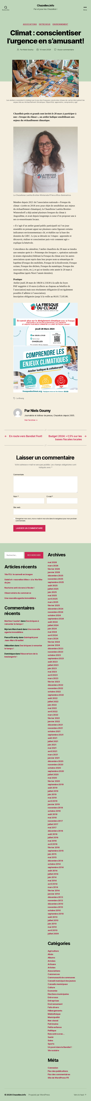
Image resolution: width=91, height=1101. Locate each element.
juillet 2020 (53, 774)
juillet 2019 (53, 791)
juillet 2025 (53, 589)
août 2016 (52, 834)
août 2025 (53, 585)
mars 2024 (53, 638)
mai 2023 (52, 672)
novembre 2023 (55, 652)
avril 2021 (52, 751)
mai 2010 (52, 927)
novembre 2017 (55, 821)
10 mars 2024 (45, 50)
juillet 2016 (53, 837)
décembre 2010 (55, 904)
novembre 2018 (55, 807)
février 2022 (54, 718)
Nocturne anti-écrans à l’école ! (19, 588)
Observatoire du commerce (17, 593)
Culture (51, 987)
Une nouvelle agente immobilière (20, 598)
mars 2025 (53, 602)
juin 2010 (52, 924)
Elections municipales (58, 994)
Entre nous (44, 24)
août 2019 (52, 788)
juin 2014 (52, 877)
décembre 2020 (55, 761)
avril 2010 (52, 930)
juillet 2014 (53, 874)
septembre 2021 (55, 735)
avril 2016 (52, 844)
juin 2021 (52, 745)
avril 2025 (52, 599)
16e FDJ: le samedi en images (18, 574)
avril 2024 (52, 635)
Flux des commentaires (59, 1074)
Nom (16, 497)
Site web (16, 507)
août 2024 (53, 622)
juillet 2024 (53, 625)
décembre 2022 (55, 685)
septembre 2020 (56, 771)
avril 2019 (52, 801)
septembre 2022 (56, 695)
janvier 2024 (54, 645)
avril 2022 (52, 711)
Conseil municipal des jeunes (62, 981)
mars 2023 (53, 678)
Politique (52, 1030)
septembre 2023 (56, 658)
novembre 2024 (55, 612)
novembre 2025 (55, 579)
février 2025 (54, 605)
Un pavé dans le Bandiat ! (60, 1047)
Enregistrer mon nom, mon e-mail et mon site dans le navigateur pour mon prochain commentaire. (46, 520)
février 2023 (54, 682)
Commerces (54, 974)
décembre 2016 (55, 831)
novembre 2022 (55, 688)
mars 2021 (53, 754)
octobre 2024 (54, 615)
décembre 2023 (55, 648)
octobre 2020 (54, 768)
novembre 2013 (55, 900)
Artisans (52, 964)
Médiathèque (54, 1014)
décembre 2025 (55, 575)
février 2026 (54, 569)
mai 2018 (52, 817)
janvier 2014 (54, 894)
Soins (50, 1040)
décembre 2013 (55, 897)
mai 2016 (52, 841)
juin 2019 (52, 794)
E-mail (50, 497)
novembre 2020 (55, 764)
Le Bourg (20, 398)
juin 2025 (52, 592)
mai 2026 (52, 562)
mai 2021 (52, 748)
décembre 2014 (55, 861)
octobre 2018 (54, 811)
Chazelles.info (45, 5)
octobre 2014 (54, 864)
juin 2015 (52, 854)
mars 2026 (53, 565)
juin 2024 (52, 628)
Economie (52, 991)
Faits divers (53, 1007)
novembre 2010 (55, 907)
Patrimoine (53, 1024)
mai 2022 (52, 708)
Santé (50, 1037)
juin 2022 (52, 705)
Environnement (60, 24)
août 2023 (53, 662)
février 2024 (54, 642)
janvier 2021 (54, 758)
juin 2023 (52, 668)
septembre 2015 (56, 851)
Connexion (53, 1068)
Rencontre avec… (56, 1034)
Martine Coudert (12, 621)
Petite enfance (55, 1027)
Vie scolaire (53, 1050)
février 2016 (54, 847)
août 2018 (52, 814)
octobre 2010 (54, 910)
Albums (51, 957)
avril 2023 (52, 675)
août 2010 (52, 917)
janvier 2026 (54, 572)
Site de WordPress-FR (58, 1078)
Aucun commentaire (65, 50)
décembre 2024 (55, 609)
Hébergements (55, 1010)
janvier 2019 (54, 804)
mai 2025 (52, 595)
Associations (30, 24)
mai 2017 (52, 827)
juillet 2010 (53, 920)
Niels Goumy (28, 50)
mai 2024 (52, 632)
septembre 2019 (56, 784)
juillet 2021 (53, 741)
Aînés (50, 954)
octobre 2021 (54, 731)
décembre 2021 (55, 725)
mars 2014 (53, 887)
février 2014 (54, 890)
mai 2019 (52, 798)
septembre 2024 (56, 619)
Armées (51, 961)
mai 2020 (52, 778)
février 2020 (54, 781)
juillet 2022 (53, 701)
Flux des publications (58, 1071)
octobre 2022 (54, 691)
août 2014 (52, 870)
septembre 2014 (56, 867)
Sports (51, 1044)
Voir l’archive (31, 420)
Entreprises (53, 1001)
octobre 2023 (54, 655)
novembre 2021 (55, 728)
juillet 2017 (53, 824)
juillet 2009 (53, 933)
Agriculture (53, 951)
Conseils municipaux (58, 984)
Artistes (51, 967)
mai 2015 (52, 857)
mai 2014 (52, 880)
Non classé (53, 1020)
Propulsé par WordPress (39, 1095)
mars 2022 (53, 715)
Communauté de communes (61, 977)
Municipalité (54, 1017)
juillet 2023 (53, 665)
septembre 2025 (56, 582)
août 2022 (52, 698)
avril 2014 (52, 884)
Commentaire (18, 475)
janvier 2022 (54, 721)
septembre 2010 (56, 914)
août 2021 (52, 738)
